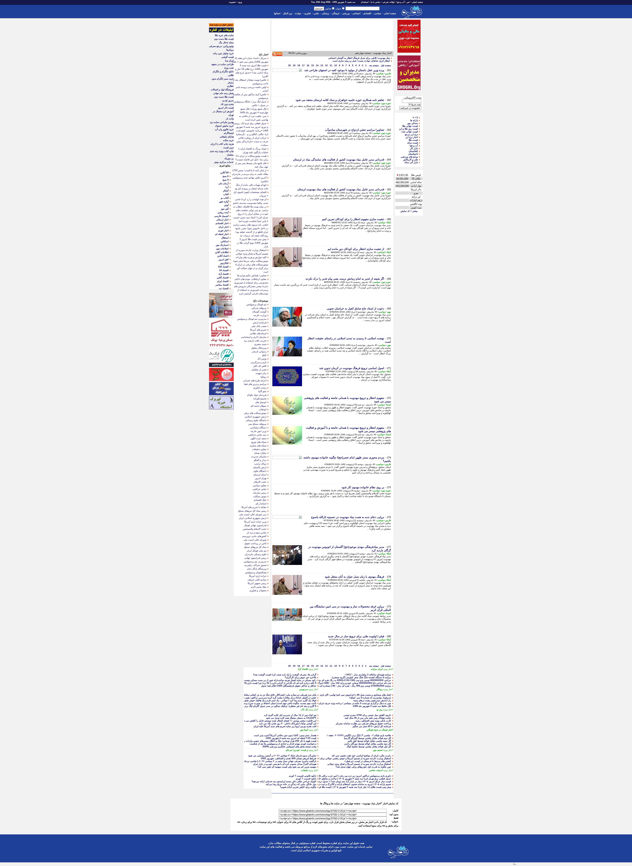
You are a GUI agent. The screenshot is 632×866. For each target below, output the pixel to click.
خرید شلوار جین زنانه (223, 53)
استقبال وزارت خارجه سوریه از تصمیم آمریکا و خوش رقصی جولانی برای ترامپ (352, 758)
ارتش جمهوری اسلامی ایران (252, 518)
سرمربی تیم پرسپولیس (255, 561)
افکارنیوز (224, 263)
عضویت (232, 2)
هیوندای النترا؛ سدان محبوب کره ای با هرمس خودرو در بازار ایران (284, 764)
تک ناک (304, 709)
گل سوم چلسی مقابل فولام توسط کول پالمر (369, 741)
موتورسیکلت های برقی (255, 413)
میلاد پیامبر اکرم (258, 587)
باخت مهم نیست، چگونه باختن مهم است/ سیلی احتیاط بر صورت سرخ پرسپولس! (276, 703)
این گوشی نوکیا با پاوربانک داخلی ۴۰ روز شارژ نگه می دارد (287, 723)
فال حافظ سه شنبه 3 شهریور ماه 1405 (372, 706)
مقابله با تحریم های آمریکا (253, 507)
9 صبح (226, 179)
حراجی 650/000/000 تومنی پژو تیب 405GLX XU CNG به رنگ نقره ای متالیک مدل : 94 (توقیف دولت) (341, 680)
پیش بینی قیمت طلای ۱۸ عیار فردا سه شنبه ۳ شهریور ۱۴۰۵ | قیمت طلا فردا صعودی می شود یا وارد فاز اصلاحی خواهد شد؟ (331, 787)
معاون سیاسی (259, 485)
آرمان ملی (223, 183)
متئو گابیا (262, 391)
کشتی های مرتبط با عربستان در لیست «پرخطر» (367, 761)
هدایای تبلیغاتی (227, 136)
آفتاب (226, 194)
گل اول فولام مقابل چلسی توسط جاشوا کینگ (369, 746)
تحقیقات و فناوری (258, 590)
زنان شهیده (261, 373)
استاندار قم (261, 503)
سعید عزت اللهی (258, 438)
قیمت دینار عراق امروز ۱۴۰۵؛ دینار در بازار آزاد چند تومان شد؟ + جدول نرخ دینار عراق (349, 781)
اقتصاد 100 (223, 266)
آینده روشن (223, 212)
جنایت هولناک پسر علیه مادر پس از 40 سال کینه (368, 718)
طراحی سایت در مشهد (222, 64)
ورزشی (346, 13)
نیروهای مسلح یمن (257, 424)
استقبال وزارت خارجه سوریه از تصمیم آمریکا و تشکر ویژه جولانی (359, 764)
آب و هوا (401, 2)
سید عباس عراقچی (257, 434)
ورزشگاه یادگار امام (256, 568)
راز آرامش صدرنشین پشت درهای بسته (372, 700)
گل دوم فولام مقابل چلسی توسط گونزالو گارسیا (367, 738)
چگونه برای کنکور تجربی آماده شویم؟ (298, 787)
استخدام (365, 2)
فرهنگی (335, 13)
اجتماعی (356, 13)
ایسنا (388, 404)
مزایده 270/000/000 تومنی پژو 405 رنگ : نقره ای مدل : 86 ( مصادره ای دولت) (352, 685)
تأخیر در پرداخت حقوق (255, 543)
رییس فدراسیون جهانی (255, 558)
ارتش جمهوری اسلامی (255, 416)
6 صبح (226, 176)
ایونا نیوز (304, 729)
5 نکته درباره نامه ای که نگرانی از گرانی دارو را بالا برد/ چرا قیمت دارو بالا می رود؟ (275, 683)
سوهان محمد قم (258, 405)
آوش (226, 205)
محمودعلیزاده (259, 398)
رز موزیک (229, 158)
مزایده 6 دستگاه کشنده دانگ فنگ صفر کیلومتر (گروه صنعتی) (361, 677)
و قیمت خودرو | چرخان (297, 750)
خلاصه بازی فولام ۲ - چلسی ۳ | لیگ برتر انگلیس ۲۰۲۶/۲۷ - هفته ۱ (359, 735)
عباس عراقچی (259, 489)
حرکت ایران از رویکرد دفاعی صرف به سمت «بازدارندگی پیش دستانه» (252, 141)
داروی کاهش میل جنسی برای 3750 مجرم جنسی (367, 715)
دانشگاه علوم (260, 471)
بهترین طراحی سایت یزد (222, 122)
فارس (388, 73)
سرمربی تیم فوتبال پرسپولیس (251, 319)
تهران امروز (260, 478)
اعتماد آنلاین (223, 255)
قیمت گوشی (227, 57)
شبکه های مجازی (258, 445)
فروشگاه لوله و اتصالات (222, 89)
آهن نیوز (225, 208)
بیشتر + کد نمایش (409, 211)
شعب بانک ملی (258, 326)
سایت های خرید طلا (224, 35)
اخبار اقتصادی (222, 223)
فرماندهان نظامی (258, 333)
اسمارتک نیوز (222, 245)
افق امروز (224, 259)
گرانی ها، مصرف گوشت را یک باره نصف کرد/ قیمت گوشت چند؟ (284, 674)
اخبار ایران (223, 227)
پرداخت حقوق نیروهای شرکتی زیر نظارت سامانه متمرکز (363, 723)
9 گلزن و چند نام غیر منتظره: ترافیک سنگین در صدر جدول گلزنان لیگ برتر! (279, 706)
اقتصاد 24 (224, 270)
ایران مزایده (377, 669)
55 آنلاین (224, 172)
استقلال (225, 237)
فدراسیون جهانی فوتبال (255, 525)
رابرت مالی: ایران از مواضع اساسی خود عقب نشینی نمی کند (361, 755)
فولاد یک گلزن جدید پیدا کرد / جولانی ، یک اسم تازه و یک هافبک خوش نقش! (279, 700)
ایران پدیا (229, 60)
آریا (227, 187)
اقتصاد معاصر (222, 284)
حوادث (298, 13)
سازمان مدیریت (258, 456)
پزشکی (325, 13)
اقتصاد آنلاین (223, 277)
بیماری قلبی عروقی (256, 579)
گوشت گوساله (259, 311)
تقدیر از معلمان (258, 369)
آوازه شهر (224, 201)
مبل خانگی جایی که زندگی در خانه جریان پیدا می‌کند (291, 784)
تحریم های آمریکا (258, 329)
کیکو (264, 355)
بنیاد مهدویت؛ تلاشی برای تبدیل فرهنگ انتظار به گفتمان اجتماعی (359, 58)
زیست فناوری (259, 387)
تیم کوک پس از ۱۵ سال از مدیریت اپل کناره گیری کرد (290, 715)
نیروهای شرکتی (258, 308)
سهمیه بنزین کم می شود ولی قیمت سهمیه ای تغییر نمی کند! (287, 766)
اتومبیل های (260, 402)
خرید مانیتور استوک (224, 125)
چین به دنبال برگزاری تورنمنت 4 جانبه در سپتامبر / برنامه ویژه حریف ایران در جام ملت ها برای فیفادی (341, 703)
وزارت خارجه (259, 315)
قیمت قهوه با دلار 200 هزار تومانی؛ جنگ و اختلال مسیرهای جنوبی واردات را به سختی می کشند (270, 741)
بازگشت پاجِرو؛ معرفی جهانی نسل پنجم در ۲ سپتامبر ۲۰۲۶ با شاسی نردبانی (279, 761)
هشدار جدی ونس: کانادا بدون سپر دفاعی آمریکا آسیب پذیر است (285, 735)
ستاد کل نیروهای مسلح (255, 547)
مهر (389, 311)
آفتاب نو (225, 198)
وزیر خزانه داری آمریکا (255, 521)
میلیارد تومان (260, 453)
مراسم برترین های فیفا (255, 384)
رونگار (380, 689)
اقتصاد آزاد (303, 669)
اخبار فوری (223, 230)
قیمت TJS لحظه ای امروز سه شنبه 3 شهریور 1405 (291, 738)
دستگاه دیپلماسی (258, 427)
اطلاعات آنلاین (222, 252)
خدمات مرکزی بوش (224, 162)
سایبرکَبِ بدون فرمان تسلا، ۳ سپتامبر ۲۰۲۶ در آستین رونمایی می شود (282, 755)
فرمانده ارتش (259, 322)
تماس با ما (375, 2)
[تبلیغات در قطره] (221, 31)
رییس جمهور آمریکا (257, 583)
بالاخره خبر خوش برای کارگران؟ (300, 677)
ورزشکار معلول (258, 347)
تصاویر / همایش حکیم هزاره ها (251, 275)
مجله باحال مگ (226, 42)
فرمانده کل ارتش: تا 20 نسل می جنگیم (372, 726)
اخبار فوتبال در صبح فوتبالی (380, 729)
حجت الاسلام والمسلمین (254, 529)
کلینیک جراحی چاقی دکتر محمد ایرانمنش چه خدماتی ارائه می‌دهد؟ (284, 781)
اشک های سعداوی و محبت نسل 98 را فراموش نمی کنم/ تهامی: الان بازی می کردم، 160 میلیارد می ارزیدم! (338, 694)
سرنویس (303, 689)
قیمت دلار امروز (226, 107)
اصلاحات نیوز (222, 248)
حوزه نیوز (386, 103)
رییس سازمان (259, 492)
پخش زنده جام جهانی (223, 93)
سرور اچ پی (228, 100)
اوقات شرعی (388, 2)
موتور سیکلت (259, 496)
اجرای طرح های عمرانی (254, 380)
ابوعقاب (262, 409)
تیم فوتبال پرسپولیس (256, 304)
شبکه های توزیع (258, 442)
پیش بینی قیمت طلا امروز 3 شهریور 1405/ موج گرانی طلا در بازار (252, 243)
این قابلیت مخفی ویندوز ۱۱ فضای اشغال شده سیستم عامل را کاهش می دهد (279, 720)
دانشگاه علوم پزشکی (256, 420)
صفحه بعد (374, 65)
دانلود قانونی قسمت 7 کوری (302, 775)
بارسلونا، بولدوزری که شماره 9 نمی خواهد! (370, 697)
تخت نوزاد (229, 68)
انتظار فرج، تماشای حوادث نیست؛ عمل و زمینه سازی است (361, 60)
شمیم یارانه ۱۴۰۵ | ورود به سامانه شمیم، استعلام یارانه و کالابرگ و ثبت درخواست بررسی (347, 784)
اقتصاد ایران (223, 281)
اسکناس (225, 241)
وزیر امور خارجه (258, 431)
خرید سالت (228, 140)
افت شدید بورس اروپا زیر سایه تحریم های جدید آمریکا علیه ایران (285, 726)
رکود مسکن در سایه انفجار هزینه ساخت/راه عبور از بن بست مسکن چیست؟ (279, 680)
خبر (408, 2)
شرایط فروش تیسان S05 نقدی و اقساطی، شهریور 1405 (288, 758)
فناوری (307, 13)
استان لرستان (259, 474)
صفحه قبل (385, 65)
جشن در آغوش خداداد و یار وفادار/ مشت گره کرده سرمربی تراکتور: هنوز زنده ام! (276, 697)
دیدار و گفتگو (260, 460)
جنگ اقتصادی (260, 500)
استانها (277, 13)
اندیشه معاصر (376, 770)
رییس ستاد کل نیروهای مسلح (252, 510)
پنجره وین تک (227, 104)
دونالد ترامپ (260, 463)
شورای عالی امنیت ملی (254, 539)
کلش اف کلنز (259, 366)
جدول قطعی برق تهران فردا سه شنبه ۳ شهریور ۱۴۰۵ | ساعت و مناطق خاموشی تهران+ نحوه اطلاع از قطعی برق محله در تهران (328, 778)
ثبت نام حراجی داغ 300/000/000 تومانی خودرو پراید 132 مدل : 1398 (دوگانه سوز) (350, 683)
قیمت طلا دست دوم (224, 39)
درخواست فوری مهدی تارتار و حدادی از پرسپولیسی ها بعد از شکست (283, 743)
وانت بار (230, 118)
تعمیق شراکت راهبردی (255, 565)
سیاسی (377, 13)
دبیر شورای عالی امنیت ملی (252, 514)
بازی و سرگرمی (258, 362)
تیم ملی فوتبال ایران (256, 550)
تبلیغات (304, 770)
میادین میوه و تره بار (256, 532)
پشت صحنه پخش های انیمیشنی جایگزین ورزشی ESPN (289, 746)
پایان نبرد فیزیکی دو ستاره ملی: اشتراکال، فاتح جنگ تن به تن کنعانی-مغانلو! (279, 694)
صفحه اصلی (417, 2)
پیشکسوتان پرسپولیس (255, 572)
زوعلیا (263, 376)
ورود (240, 2)
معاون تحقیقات (259, 449)
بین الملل (287, 13)
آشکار (226, 190)
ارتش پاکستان (259, 467)
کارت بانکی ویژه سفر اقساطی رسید (373, 720)
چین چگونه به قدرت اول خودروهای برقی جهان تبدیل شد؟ (363, 766)
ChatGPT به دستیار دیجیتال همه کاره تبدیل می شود (291, 718)
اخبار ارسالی (222, 219)
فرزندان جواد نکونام (256, 395)
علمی (316, 13)
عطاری (230, 86)
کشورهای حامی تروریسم (254, 536)
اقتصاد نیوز (223, 288)
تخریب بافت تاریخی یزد (255, 340)
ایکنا (389, 222)
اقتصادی (367, 13)
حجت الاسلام (260, 481)
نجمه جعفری (260, 344)
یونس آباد (261, 358)
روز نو (380, 709)
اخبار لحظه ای (222, 234)
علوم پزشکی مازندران (255, 554)
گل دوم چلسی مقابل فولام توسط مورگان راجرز (367, 743)
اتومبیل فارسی (221, 216)
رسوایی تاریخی (259, 351)
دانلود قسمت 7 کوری (306, 778)
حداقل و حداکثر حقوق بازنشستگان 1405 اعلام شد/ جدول (288, 685)
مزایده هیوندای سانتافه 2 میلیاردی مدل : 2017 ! (368, 674)
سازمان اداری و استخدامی (253, 337)
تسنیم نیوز (378, 750)
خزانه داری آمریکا (257, 576)
